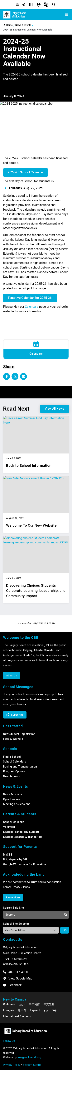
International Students (17, 1016)
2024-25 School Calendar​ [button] (25, 172)
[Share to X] (15, 376)
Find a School (12, 756)
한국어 (22, 1010)
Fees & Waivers (13, 739)
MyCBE (7, 854)
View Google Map (20, 978)
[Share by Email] (23, 376)
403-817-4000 (18, 972)
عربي (22, 1004)
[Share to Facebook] (6, 376)
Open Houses (11, 799)
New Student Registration (19, 734)
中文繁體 (49, 1004)
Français (8, 1010)
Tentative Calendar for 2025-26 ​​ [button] (30, 298)
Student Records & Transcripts (22, 837)
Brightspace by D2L (15, 859)
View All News (54, 408)
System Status (32, 1065)
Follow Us (9, 1041)
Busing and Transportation (20, 766)
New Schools (11, 776)
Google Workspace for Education (24, 864)
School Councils (13, 822)
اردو (46, 1010)
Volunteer (9, 827)
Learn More (13, 897)
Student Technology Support (21, 832)
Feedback (15, 985)
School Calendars (14, 761)
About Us (11, 675)
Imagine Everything (29, 1057)
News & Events (12, 794)
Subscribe (17, 714)
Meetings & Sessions (16, 804)
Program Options (14, 771)
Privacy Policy (11, 1065)
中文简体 (34, 1004)
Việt (54, 1010)
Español (35, 1010)
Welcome (9, 1004)
